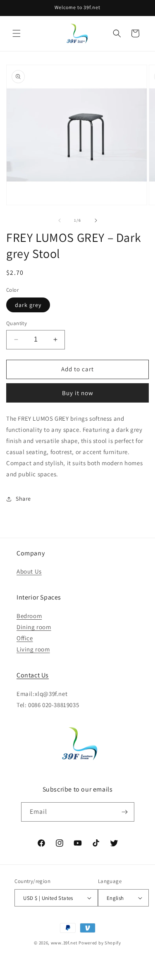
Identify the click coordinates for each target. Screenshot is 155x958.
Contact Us (33, 675)
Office (25, 638)
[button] (16, 33)
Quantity (16, 323)
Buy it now (77, 393)
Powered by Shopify (100, 943)
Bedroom (29, 616)
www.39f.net (64, 943)
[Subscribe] (125, 812)
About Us (29, 571)
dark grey (28, 305)
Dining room (34, 627)
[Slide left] (59, 220)
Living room (33, 649)
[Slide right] (96, 220)
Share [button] (23, 498)
